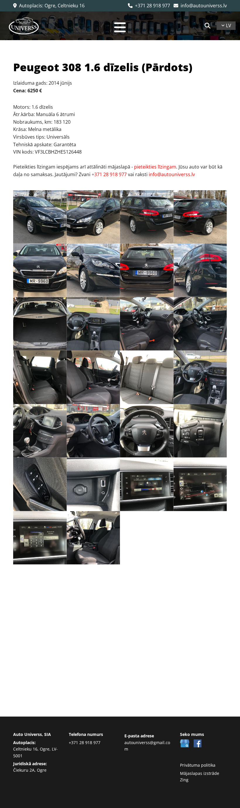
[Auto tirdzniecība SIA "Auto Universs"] (24, 25)
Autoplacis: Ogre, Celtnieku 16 (49, 5)
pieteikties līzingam (155, 167)
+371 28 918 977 (149, 5)
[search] (207, 25)
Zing (184, 780)
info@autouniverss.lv (200, 5)
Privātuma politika (197, 765)
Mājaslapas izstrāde (199, 773)
